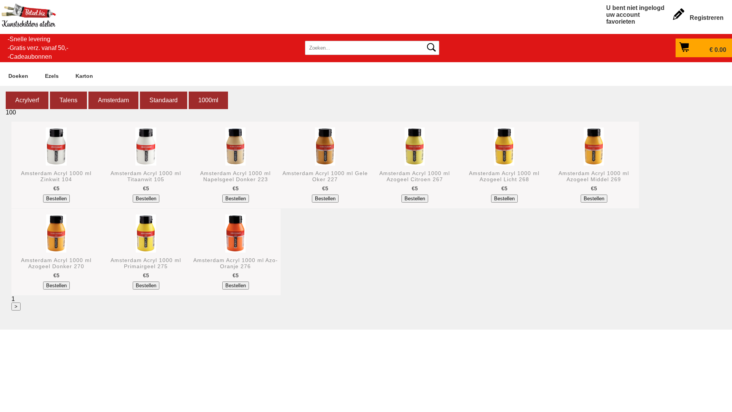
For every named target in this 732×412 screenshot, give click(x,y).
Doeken (18, 76)
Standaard (163, 100)
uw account (623, 14)
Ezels (52, 76)
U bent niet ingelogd (635, 8)
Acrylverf (27, 100)
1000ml (208, 100)
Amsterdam (113, 100)
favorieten (620, 21)
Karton (84, 76)
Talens (68, 100)
